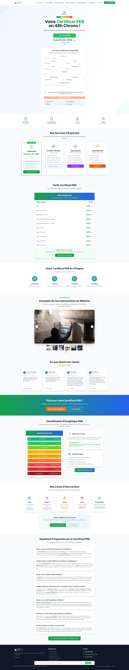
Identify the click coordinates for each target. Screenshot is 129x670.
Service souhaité (54, 77)
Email (53, 66)
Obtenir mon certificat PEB (84, 470)
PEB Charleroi (47, 508)
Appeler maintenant (53, 166)
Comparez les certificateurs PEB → (47, 594)
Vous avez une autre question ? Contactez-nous (64, 638)
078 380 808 (110, 2)
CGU (97, 666)
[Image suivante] (92, 326)
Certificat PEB (39, 2)
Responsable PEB (70, 2)
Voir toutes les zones (58, 525)
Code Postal (64, 71)
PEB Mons (82, 507)
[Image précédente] (36, 326)
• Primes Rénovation (53, 656)
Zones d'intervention (81, 2)
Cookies (113, 666)
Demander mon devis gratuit (64, 255)
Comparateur (92, 2)
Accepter (88, 662)
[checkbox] (45, 92)
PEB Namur (64, 507)
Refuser (82, 662)
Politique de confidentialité (104, 666)
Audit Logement (49, 2)
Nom (75, 61)
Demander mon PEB (31, 172)
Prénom (54, 61)
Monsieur (47, 58)
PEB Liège (29, 508)
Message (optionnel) (64, 82)
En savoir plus (68, 93)
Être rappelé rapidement (56, 409)
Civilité (64, 56)
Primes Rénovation (59, 2)
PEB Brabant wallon (99, 507)
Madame (54, 58)
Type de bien (75, 77)
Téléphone (75, 66)
